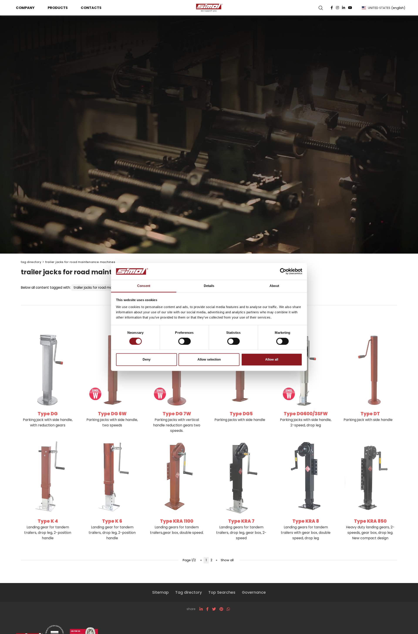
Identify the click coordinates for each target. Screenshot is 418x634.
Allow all (271, 359)
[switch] (184, 341)
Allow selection (209, 359)
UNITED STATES (386, 8)
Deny (146, 359)
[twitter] (214, 609)
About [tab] (274, 286)
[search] (320, 7)
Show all (227, 560)
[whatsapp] (228, 609)
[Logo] (208, 7)
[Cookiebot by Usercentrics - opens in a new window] (283, 271)
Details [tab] (209, 286)
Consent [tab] (143, 286)
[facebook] (207, 609)
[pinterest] (221, 609)
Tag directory (31, 262)
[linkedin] (201, 609)
